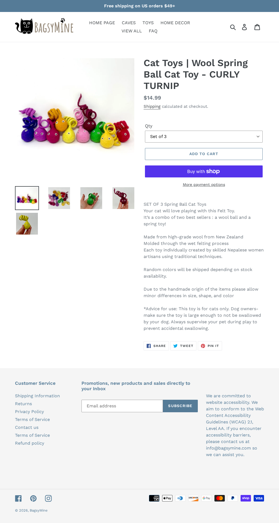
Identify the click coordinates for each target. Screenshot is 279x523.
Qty (148, 125)
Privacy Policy (29, 411)
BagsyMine (39, 510)
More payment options (204, 184)
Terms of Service (32, 419)
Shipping (152, 106)
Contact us (26, 427)
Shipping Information (37, 395)
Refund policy (29, 443)
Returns (23, 403)
